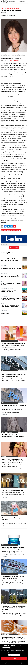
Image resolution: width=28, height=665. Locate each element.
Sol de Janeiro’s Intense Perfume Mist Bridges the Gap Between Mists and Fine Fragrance (11, 268)
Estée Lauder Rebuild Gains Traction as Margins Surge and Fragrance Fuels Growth (13, 637)
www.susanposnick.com (13, 60)
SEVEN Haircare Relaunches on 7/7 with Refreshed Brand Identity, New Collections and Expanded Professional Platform (13, 460)
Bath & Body (3, 281)
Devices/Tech (4, 603)
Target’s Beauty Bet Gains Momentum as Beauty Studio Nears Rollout (11, 299)
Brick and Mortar (4, 296)
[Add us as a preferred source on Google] (14, 226)
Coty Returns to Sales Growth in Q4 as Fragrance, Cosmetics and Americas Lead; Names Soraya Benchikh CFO (10, 276)
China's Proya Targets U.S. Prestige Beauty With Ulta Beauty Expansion (10, 306)
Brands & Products (10, 8)
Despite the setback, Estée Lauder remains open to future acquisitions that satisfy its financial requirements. (13, 494)
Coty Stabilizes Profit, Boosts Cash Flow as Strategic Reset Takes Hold (13, 577)
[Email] (2, 226)
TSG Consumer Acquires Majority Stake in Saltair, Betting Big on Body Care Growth (13, 344)
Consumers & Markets (7, 432)
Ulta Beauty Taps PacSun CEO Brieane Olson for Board (10, 312)
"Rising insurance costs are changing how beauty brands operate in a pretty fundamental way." (14, 523)
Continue (14, 658)
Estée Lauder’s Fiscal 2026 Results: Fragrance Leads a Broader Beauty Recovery (9, 260)
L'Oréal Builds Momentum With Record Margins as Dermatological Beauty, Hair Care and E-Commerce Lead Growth (14, 374)
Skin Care (2, 303)
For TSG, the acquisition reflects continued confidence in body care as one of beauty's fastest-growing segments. (13, 349)
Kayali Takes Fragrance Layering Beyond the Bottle (11, 284)
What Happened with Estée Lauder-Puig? (13, 490)
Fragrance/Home (4, 265)
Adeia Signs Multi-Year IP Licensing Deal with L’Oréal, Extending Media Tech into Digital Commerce (14, 607)
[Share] (5, 226)
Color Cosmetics (4, 257)
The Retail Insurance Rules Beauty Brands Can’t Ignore (13, 518)
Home (2, 8)
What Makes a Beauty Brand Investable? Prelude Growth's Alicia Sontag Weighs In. (13, 435)
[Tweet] (11, 226)
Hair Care (4, 456)
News (17, 8)
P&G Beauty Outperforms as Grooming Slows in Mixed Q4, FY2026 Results (14, 406)
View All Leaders (14, 247)
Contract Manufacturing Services (7, 288)
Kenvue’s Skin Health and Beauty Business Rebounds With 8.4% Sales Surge (13, 548)
